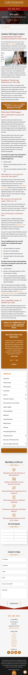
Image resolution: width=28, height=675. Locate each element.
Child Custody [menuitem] (7, 382)
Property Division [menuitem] (8, 435)
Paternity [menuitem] (5, 427)
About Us (14, 636)
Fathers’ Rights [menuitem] (7, 407)
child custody (12, 44)
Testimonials (14, 642)
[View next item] (17, 360)
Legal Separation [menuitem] (8, 419)
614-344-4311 (14, 9)
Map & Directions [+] (14, 628)
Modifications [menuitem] (7, 423)
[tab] (25, 382)
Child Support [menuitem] (7, 386)
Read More (14, 364)
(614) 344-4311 (15, 104)
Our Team (14, 638)
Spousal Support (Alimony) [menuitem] (10, 444)
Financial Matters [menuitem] (8, 411)
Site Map (14, 646)
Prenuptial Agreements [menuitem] (9, 431)
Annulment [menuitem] (6, 378)
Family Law (6, 27)
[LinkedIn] (15, 652)
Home (14, 634)
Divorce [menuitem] (5, 395)
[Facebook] (8, 652)
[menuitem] (14, 634)
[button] (25, 672)
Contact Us (14, 644)
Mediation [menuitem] (6, 415)
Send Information (14, 603)
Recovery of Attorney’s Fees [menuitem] (11, 439)
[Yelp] (19, 652)
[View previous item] (11, 360)
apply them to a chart (20, 224)
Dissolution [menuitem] (6, 391)
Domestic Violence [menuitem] (8, 399)
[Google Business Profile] (12, 652)
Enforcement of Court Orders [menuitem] (11, 403)
